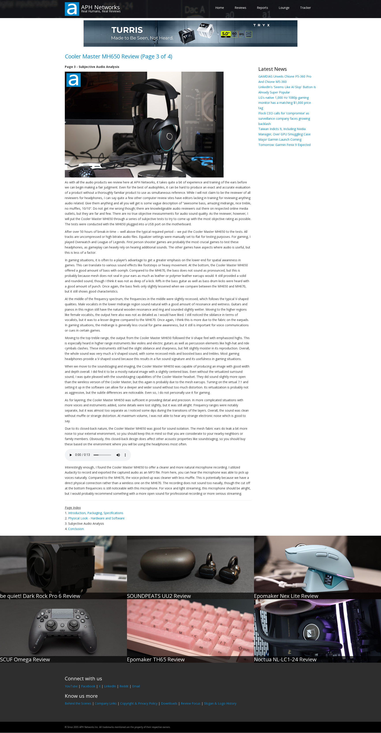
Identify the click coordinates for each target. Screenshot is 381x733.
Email (136, 686)
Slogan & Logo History (220, 703)
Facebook (88, 686)
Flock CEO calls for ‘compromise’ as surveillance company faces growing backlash (284, 118)
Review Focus (190, 703)
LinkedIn (110, 686)
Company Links (106, 703)
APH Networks (100, 7)
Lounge (284, 8)
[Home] (72, 9)
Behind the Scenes (78, 703)
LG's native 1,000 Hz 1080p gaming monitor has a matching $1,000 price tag (284, 102)
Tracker (305, 8)
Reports (262, 8)
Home (219, 8)
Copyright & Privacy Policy (138, 703)
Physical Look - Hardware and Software (96, 518)
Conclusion (76, 529)
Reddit (124, 686)
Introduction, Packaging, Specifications (95, 513)
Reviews (240, 8)
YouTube (71, 686)
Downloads (169, 703)
